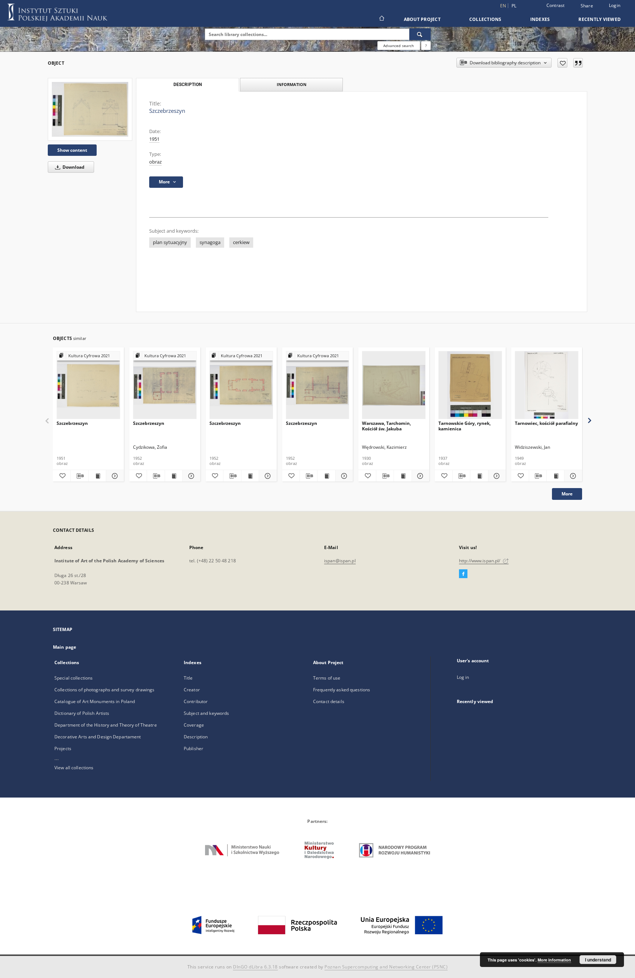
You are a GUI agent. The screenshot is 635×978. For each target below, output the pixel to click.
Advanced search (398, 45)
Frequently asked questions (341, 690)
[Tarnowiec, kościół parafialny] (546, 385)
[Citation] (578, 63)
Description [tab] (187, 84)
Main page (64, 647)
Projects (62, 748)
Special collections (73, 678)
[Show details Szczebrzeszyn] (113, 476)
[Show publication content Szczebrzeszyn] (97, 476)
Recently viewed (599, 19)
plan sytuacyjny (170, 242)
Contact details (328, 701)
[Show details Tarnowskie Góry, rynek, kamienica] (496, 476)
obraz (155, 162)
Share (587, 6)
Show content (72, 150)
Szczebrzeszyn (72, 423)
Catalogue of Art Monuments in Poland (94, 701)
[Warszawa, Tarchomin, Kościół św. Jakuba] (393, 385)
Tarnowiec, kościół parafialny (546, 423)
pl (514, 5)
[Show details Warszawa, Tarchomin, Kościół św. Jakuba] (419, 476)
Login (614, 5)
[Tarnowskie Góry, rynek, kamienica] (470, 385)
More (567, 494)
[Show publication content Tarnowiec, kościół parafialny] (555, 476)
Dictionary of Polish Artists (81, 713)
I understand (598, 959)
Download (73, 167)
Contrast (555, 5)
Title (188, 678)
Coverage (194, 725)
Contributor (196, 701)
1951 (154, 139)
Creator (192, 690)
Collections (485, 19)
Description (196, 737)
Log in (463, 677)
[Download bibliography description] (79, 476)
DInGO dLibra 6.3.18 (255, 967)
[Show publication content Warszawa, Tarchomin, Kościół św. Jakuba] (402, 476)
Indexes (540, 19)
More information (554, 960)
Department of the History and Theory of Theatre (105, 725)
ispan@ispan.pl (340, 561)
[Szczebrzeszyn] (90, 109)
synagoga (210, 242)
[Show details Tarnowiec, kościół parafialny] (572, 476)
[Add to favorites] (562, 63)
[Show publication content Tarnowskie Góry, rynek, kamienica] (479, 476)
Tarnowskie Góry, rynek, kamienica (464, 425)
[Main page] (381, 19)
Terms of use (326, 678)
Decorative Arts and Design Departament (97, 737)
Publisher (193, 748)
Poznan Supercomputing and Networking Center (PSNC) (386, 967)
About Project (422, 19)
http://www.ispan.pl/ (480, 561)
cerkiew (241, 242)
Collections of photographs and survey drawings (104, 690)
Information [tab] (291, 84)
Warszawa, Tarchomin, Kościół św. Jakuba (386, 425)
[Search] (420, 34)
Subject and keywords (206, 713)
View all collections (73, 767)
